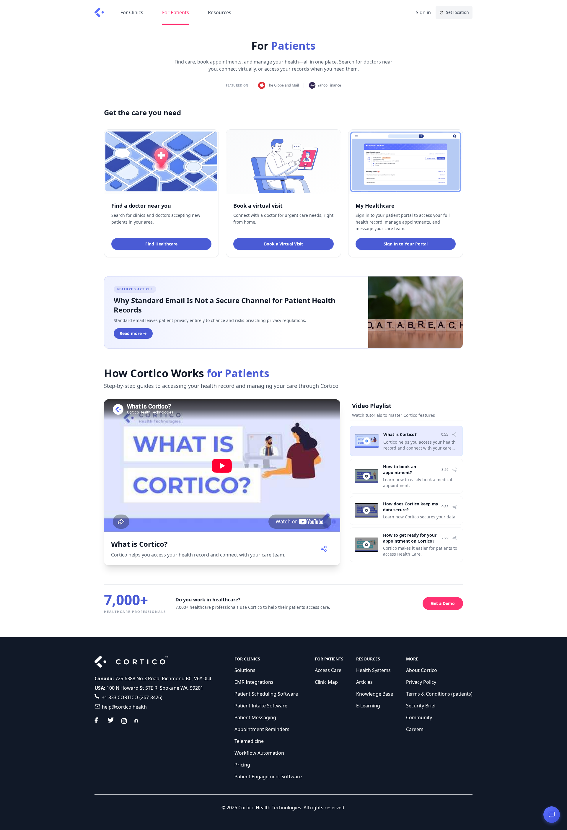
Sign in (423, 12)
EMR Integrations (253, 682)
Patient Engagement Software (268, 776)
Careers (414, 729)
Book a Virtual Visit (283, 244)
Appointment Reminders (261, 729)
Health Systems (373, 670)
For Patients (175, 12)
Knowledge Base (374, 694)
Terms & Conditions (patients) (439, 694)
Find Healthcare (161, 244)
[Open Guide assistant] (551, 814)
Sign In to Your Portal (406, 244)
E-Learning (368, 705)
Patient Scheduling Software (266, 694)
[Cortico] (99, 12)
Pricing (242, 764)
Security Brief (421, 705)
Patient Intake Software (260, 705)
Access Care (328, 670)
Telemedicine (249, 741)
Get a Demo (443, 603)
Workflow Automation (259, 753)
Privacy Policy (421, 682)
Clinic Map (326, 682)
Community (419, 717)
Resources (219, 12)
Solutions (244, 670)
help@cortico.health (124, 707)
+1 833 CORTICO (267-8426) (132, 697)
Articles (364, 682)
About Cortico (421, 670)
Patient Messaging (255, 717)
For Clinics (131, 12)
